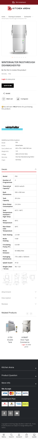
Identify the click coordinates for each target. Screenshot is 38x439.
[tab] (19, 169)
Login (4, 79)
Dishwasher (27, 16)
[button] (12, 57)
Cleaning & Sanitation (14, 16)
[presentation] (27, 313)
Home (3, 16)
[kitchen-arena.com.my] (19, 8)
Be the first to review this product (14, 70)
